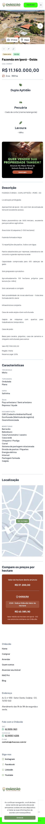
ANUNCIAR (31, 5)
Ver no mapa (22, 521)
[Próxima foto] (40, 26)
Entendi (20, 817)
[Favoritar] (4, 49)
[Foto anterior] (5, 26)
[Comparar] (13, 49)
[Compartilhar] (9, 49)
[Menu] (41, 5)
